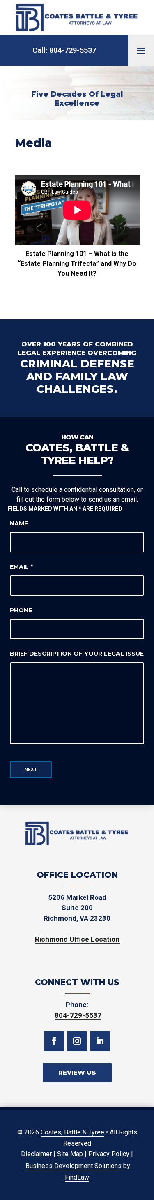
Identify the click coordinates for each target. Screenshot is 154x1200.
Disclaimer (36, 1154)
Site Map (70, 1154)
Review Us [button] (77, 1072)
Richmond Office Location (77, 939)
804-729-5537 (72, 50)
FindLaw (77, 1177)
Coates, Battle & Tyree (72, 1132)
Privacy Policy (108, 1154)
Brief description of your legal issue (77, 653)
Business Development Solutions (73, 1166)
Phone (21, 610)
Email (21, 567)
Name (19, 523)
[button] (141, 50)
